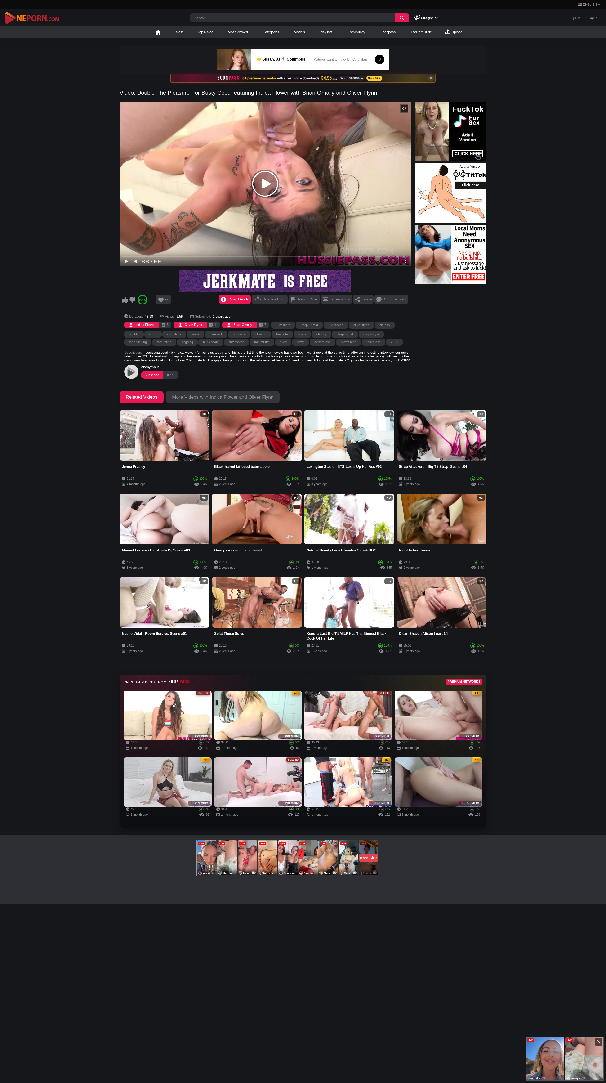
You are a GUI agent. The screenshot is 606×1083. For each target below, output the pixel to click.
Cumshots (283, 325)
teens (196, 334)
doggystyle (371, 334)
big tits (134, 334)
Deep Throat (309, 325)
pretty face (348, 342)
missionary (211, 342)
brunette (282, 334)
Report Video (308, 299)
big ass (384, 325)
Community (356, 32)
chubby (321, 334)
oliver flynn (361, 325)
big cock (239, 334)
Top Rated (205, 32)
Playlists (326, 32)
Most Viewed (238, 32)
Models (299, 32)
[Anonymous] (131, 372)
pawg (300, 342)
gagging (187, 342)
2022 (394, 342)
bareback (216, 334)
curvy (153, 334)
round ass (373, 342)
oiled (283, 342)
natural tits (262, 342)
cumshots (174, 334)
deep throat (345, 334)
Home (158, 32)
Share (367, 299)
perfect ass (322, 342)
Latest (178, 32)
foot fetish (164, 342)
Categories (271, 32)
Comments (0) (395, 299)
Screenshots (340, 299)
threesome (236, 342)
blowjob (260, 334)
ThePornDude (421, 32)
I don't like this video (132, 300)
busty (302, 334)
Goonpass (388, 32)
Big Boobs (335, 325)
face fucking (138, 342)
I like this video (125, 300)
